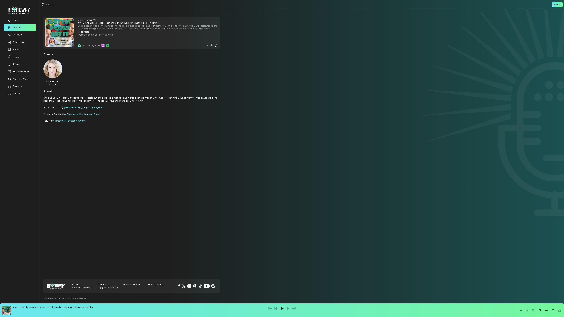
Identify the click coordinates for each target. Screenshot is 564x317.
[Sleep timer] (540, 310)
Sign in (557, 4)
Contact (102, 284)
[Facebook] (179, 286)
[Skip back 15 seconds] (270, 308)
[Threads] (195, 286)
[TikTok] (200, 286)
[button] (526, 310)
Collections (18, 42)
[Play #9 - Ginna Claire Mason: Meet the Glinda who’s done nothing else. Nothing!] (79, 45)
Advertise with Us (81, 287)
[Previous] (276, 308)
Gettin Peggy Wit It (105, 34)
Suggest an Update (108, 287)
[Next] (288, 308)
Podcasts (17, 27)
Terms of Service (132, 284)
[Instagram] (189, 286)
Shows (16, 49)
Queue (16, 93)
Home (16, 20)
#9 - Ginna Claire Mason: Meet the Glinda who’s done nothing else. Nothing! (53, 307)
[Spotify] (213, 286)
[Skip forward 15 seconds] (294, 308)
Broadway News (21, 71)
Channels (17, 35)
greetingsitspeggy (73, 107)
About (75, 284)
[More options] (546, 310)
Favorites (17, 86)
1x (521, 310)
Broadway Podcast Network (70, 120)
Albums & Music (21, 79)
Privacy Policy (155, 284)
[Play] (282, 308)
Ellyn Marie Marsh (76, 114)
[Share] (552, 310)
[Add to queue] (533, 310)
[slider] (282, 313)
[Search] (43, 4)
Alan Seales (94, 114)
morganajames (96, 107)
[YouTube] (207, 286)
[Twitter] (184, 286)
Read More (83, 32)
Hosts (16, 57)
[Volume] (526, 310)
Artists (16, 64)
